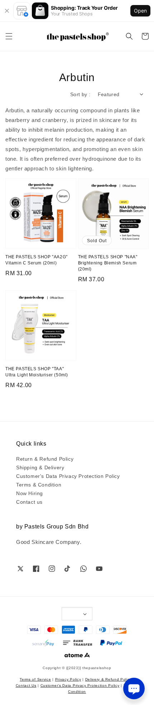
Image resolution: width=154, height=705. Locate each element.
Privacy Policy (68, 679)
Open (140, 11)
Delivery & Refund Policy (108, 679)
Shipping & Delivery (40, 467)
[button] (9, 36)
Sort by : (80, 94)
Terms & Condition (38, 484)
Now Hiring (29, 493)
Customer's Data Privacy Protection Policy (68, 475)
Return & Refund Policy (44, 458)
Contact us (29, 501)
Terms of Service (35, 679)
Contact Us (26, 685)
